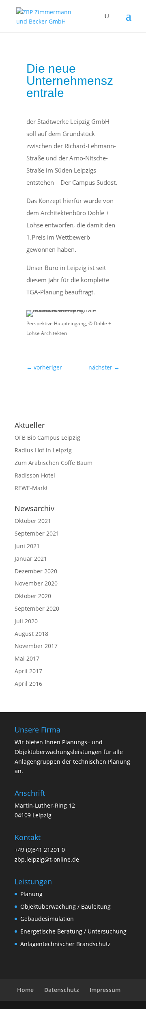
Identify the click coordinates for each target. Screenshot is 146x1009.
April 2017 (28, 671)
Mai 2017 (27, 658)
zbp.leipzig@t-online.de (47, 859)
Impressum (105, 990)
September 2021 (37, 533)
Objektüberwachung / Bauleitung (65, 906)
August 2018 (31, 633)
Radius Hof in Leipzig (43, 450)
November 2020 (36, 583)
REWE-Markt (31, 488)
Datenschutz (61, 990)
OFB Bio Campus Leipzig (47, 437)
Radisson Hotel (35, 475)
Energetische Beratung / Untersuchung (73, 931)
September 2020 (37, 608)
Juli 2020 (26, 621)
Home (25, 990)
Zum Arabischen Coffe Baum (53, 463)
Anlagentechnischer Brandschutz (65, 944)
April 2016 (28, 683)
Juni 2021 (27, 546)
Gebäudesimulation (47, 919)
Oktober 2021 (33, 521)
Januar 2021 (31, 558)
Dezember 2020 (36, 571)
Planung (31, 894)
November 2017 (36, 646)
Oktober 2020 (33, 596)
